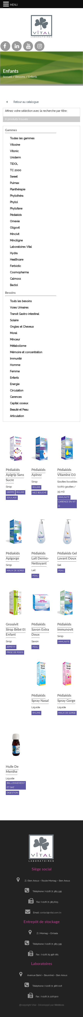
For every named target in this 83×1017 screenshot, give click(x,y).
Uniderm (15, 157)
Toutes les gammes (22, 138)
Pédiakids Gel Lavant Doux (67, 556)
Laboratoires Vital (21, 246)
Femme (15, 371)
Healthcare (16, 259)
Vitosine (15, 144)
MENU (14, 4)
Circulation (16, 390)
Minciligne (16, 240)
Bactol (14, 285)
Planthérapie (17, 189)
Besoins (20, 76)
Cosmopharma (19, 272)
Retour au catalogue (26, 101)
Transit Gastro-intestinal (24, 313)
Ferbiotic (15, 265)
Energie (14, 384)
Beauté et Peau (19, 409)
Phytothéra (16, 195)
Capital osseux (19, 403)
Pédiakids (16, 214)
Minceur (15, 339)
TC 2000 (15, 170)
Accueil (7, 76)
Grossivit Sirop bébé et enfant (15, 629)
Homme (15, 364)
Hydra (14, 253)
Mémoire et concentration (26, 352)
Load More (41, 811)
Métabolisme (18, 345)
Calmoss (15, 278)
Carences (16, 396)
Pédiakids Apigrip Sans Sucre (15, 475)
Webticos (59, 1005)
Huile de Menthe (12, 769)
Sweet (14, 176)
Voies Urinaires (19, 307)
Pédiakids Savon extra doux (40, 629)
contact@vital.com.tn (50, 912)
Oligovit (15, 227)
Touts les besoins (21, 301)
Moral (13, 333)
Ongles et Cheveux (22, 326)
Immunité (16, 358)
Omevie (15, 221)
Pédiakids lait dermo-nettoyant (40, 558)
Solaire (14, 320)
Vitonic (14, 151)
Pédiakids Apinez (38, 472)
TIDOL (14, 163)
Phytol (14, 202)
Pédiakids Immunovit (65, 627)
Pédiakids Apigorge (13, 556)
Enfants (14, 377)
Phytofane (16, 208)
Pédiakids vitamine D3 (66, 472)
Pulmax (14, 182)
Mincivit (14, 234)
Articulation (17, 416)
